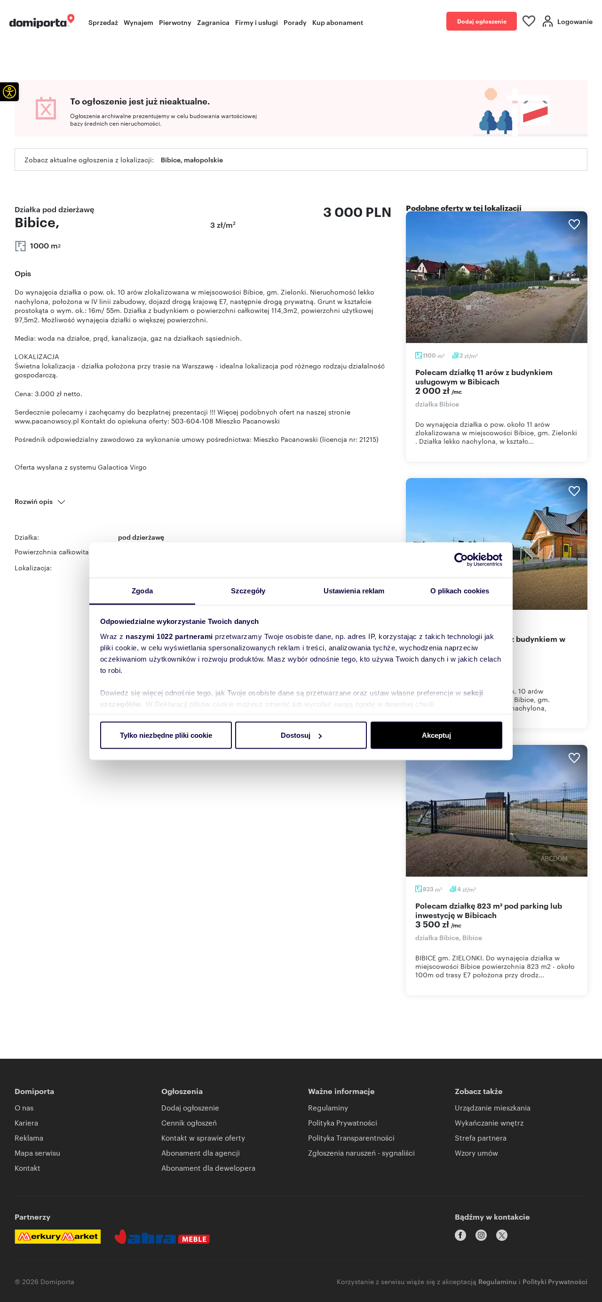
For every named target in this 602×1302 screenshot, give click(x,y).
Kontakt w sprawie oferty (203, 1137)
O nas (24, 1107)
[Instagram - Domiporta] (481, 1235)
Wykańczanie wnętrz (489, 1122)
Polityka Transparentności (351, 1137)
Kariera (26, 1122)
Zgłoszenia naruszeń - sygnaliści (361, 1153)
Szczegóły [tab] (248, 590)
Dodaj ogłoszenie (482, 21)
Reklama (29, 1137)
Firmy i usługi (256, 21)
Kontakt (27, 1168)
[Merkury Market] (58, 1237)
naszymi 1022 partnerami (169, 636)
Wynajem (138, 21)
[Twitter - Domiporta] (501, 1235)
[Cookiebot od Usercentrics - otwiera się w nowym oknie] (461, 560)
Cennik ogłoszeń (189, 1122)
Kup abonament (337, 21)
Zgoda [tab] (142, 590)
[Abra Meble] (162, 1237)
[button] (9, 91)
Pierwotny (175, 21)
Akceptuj (436, 735)
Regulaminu (497, 1281)
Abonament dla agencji (200, 1153)
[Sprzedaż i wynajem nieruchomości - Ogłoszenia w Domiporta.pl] (41, 21)
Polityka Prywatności (342, 1122)
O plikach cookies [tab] (460, 590)
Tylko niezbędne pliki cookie (166, 735)
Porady (295, 21)
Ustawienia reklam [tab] (354, 590)
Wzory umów (476, 1153)
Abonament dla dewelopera (208, 1168)
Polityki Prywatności (555, 1281)
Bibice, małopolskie (192, 159)
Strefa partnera (481, 1137)
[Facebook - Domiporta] (460, 1235)
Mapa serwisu (37, 1153)
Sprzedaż (103, 21)
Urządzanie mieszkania (493, 1107)
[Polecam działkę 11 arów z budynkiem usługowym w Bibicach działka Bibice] (496, 277)
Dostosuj (295, 735)
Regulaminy (328, 1107)
